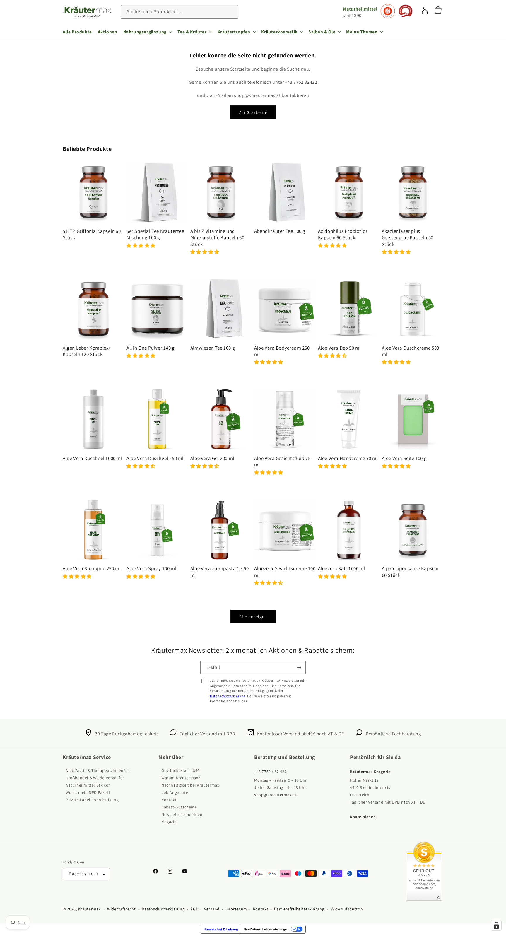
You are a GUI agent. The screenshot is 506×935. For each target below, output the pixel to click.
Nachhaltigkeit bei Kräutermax (190, 785)
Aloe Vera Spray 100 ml (151, 568)
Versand (212, 909)
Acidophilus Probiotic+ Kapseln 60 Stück (343, 234)
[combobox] (179, 11)
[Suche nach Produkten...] (231, 11)
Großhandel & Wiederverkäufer (95, 777)
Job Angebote (174, 792)
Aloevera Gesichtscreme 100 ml (285, 571)
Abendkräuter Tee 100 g (279, 231)
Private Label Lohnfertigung (92, 799)
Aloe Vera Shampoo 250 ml (92, 568)
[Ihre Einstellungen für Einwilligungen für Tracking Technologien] (496, 925)
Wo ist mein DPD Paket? (88, 792)
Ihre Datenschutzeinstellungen (266, 929)
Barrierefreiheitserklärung (299, 909)
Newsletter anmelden (181, 814)
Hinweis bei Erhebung (221, 929)
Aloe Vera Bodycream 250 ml (282, 351)
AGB (194, 909)
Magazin (169, 821)
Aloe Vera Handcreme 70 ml (348, 458)
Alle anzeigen (253, 616)
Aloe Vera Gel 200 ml (212, 458)
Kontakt (169, 799)
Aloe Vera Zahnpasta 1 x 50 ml (219, 571)
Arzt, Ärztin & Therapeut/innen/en (98, 770)
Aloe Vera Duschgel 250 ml (155, 458)
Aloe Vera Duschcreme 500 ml (410, 351)
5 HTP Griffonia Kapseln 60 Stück (92, 234)
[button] (147, 31)
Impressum (236, 909)
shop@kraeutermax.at (275, 794)
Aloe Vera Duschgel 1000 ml (92, 458)
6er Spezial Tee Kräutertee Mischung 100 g (155, 234)
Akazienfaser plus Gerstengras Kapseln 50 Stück (407, 237)
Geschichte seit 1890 (180, 770)
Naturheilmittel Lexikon (88, 785)
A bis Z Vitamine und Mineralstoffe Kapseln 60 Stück (217, 237)
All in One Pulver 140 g (150, 348)
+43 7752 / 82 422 (270, 771)
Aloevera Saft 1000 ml (341, 568)
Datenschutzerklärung (227, 696)
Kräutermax (89, 909)
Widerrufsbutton (347, 909)
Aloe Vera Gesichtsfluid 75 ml (282, 461)
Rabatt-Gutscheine (179, 807)
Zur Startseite (253, 112)
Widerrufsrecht (121, 909)
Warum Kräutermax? (180, 777)
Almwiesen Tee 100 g (212, 348)
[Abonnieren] (299, 667)
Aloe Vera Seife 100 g (404, 458)
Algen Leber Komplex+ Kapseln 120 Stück (87, 351)
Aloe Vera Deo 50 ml (339, 348)
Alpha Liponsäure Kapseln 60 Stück (410, 571)
